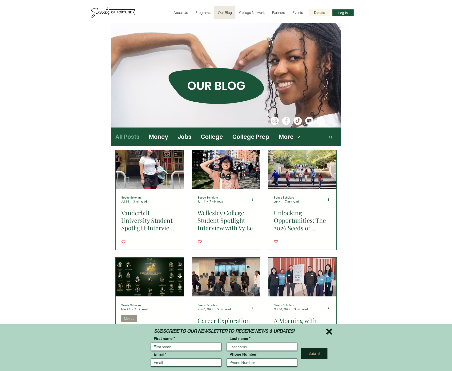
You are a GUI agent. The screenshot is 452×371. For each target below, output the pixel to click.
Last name (239, 339)
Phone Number (243, 354)
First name (163, 339)
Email (159, 354)
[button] (329, 331)
